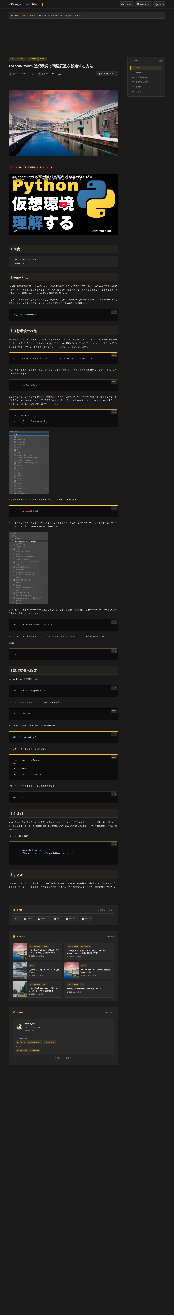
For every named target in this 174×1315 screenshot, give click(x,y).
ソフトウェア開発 (18, 59)
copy (114, 311)
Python (33, 59)
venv (44, 59)
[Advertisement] (87, 37)
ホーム (16, 15)
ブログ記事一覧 (28, 15)
